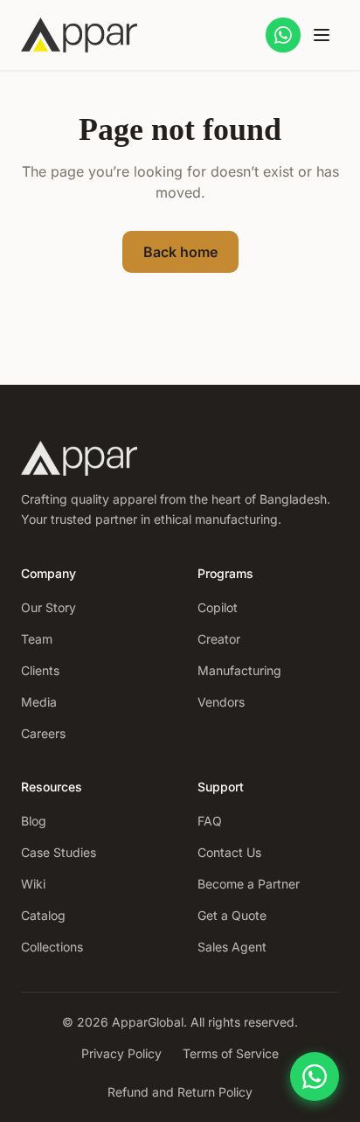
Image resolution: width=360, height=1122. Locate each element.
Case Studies (58, 852)
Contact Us (229, 852)
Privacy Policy (121, 1053)
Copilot (217, 607)
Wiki (33, 883)
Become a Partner (248, 883)
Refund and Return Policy (180, 1091)
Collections (52, 946)
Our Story (48, 607)
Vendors (221, 701)
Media (39, 701)
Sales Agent (232, 946)
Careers (43, 733)
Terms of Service (231, 1053)
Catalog (43, 915)
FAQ (209, 820)
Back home (180, 252)
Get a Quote (232, 915)
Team (36, 638)
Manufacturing (239, 670)
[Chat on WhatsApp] (283, 34)
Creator (218, 638)
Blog (33, 820)
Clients (40, 670)
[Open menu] (321, 34)
